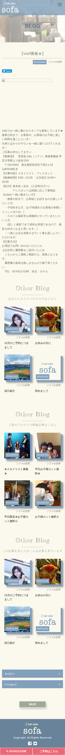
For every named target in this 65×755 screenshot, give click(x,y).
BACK (32, 704)
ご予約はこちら (49, 751)
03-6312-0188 (18, 751)
